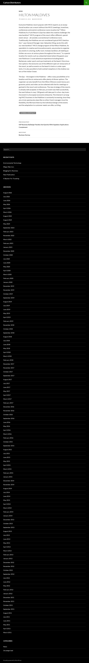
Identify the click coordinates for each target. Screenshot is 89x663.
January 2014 (7, 516)
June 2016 (6, 422)
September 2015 (8, 446)
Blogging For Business (10, 171)
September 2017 (8, 376)
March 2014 (7, 508)
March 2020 (7, 274)
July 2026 (6, 197)
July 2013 (6, 535)
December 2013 (8, 520)
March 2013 (7, 551)
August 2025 (7, 216)
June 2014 (6, 496)
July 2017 (6, 383)
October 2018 (8, 329)
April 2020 (7, 270)
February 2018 (8, 360)
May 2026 (6, 204)
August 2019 (7, 302)
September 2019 (8, 298)
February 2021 (8, 243)
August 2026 (7, 193)
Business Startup (24, 134)
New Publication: (9, 175)
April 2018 (7, 352)
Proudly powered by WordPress (12, 660)
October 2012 (8, 570)
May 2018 (6, 348)
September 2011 (8, 609)
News (21, 11)
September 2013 (8, 527)
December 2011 (8, 597)
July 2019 (6, 305)
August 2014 (7, 488)
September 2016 (8, 418)
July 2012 (6, 578)
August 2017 (7, 379)
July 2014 (6, 492)
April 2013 (7, 547)
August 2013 (7, 531)
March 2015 (7, 469)
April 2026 (7, 208)
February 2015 (8, 473)
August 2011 (7, 613)
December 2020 (8, 251)
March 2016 (7, 434)
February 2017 (8, 403)
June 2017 (6, 387)
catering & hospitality (28, 113)
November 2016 (8, 411)
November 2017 (8, 368)
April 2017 (7, 395)
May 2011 (6, 625)
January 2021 (7, 247)
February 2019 (8, 321)
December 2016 (8, 407)
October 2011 (8, 605)
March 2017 (7, 399)
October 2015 (8, 442)
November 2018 (8, 325)
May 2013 (6, 543)
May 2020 (6, 267)
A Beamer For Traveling (11, 178)
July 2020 (6, 259)
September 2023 (8, 228)
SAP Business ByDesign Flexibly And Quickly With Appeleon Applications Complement (44, 124)
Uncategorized (8, 650)
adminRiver (38, 19)
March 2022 (7, 239)
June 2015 (6, 457)
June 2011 (6, 621)
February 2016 (8, 438)
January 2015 (7, 477)
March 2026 (7, 212)
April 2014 (7, 504)
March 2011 (7, 632)
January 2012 (7, 593)
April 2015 (7, 465)
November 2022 (8, 235)
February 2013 (8, 555)
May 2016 (6, 426)
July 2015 (6, 453)
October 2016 (8, 414)
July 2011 (6, 617)
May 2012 (6, 586)
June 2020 (6, 263)
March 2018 (7, 356)
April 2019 (7, 317)
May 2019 (6, 313)
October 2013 (8, 523)
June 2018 (6, 344)
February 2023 (8, 232)
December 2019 (8, 286)
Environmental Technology (12, 163)
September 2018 (8, 333)
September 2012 (8, 574)
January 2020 (7, 282)
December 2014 (8, 481)
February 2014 (8, 512)
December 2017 (8, 364)
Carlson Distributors (12, 2)
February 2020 (8, 278)
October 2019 (8, 294)
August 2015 (7, 449)
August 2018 (7, 337)
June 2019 (6, 309)
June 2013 (6, 539)
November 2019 (8, 290)
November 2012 (8, 566)
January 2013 (7, 558)
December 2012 (8, 562)
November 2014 (8, 484)
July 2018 (6, 340)
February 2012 (8, 590)
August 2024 (7, 220)
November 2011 (8, 601)
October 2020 (8, 255)
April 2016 (7, 430)
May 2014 (6, 500)
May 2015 (6, 461)
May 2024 (6, 224)
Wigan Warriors (8, 167)
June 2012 (6, 582)
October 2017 (8, 372)
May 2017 (6, 391)
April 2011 (7, 628)
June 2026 (6, 200)
